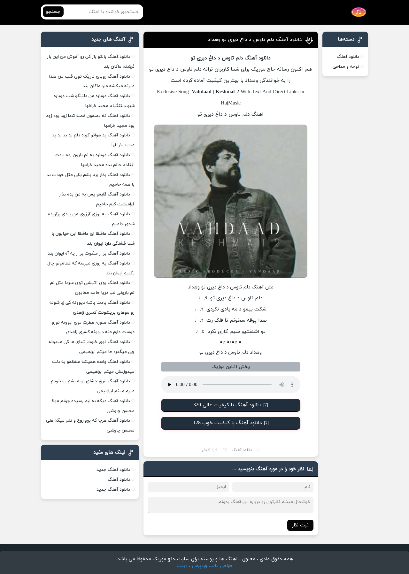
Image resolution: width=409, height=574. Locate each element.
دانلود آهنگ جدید (113, 470)
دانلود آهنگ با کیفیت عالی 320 (227, 405)
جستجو (53, 12)
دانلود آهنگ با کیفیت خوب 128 (227, 422)
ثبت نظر (300, 525)
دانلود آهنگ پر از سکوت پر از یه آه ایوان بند (89, 253)
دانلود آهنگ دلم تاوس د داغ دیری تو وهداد (255, 39)
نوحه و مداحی (346, 67)
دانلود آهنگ (242, 450)
